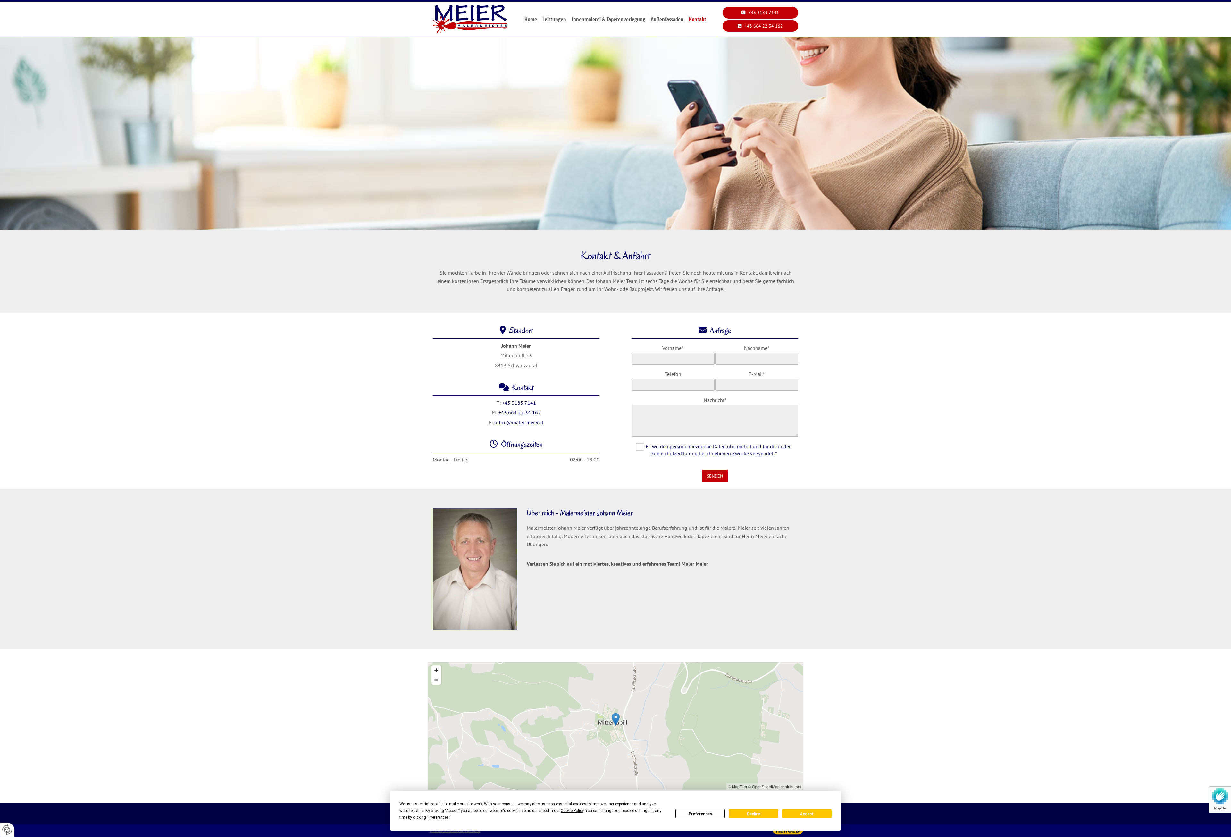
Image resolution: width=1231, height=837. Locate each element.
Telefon (673, 374)
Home (530, 19)
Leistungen (554, 19)
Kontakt (697, 19)
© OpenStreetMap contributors (774, 786)
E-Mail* (757, 374)
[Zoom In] (436, 670)
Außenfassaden (667, 19)
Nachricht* (715, 400)
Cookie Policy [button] (572, 810)
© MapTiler (737, 786)
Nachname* (756, 348)
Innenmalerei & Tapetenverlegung (608, 19)
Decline (753, 814)
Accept (807, 814)
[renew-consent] (7, 830)
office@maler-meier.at (518, 422)
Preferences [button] (439, 817)
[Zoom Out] (436, 680)
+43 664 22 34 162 (519, 412)
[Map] (615, 726)
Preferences (700, 814)
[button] (760, 12)
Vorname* (672, 348)
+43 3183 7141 (519, 403)
